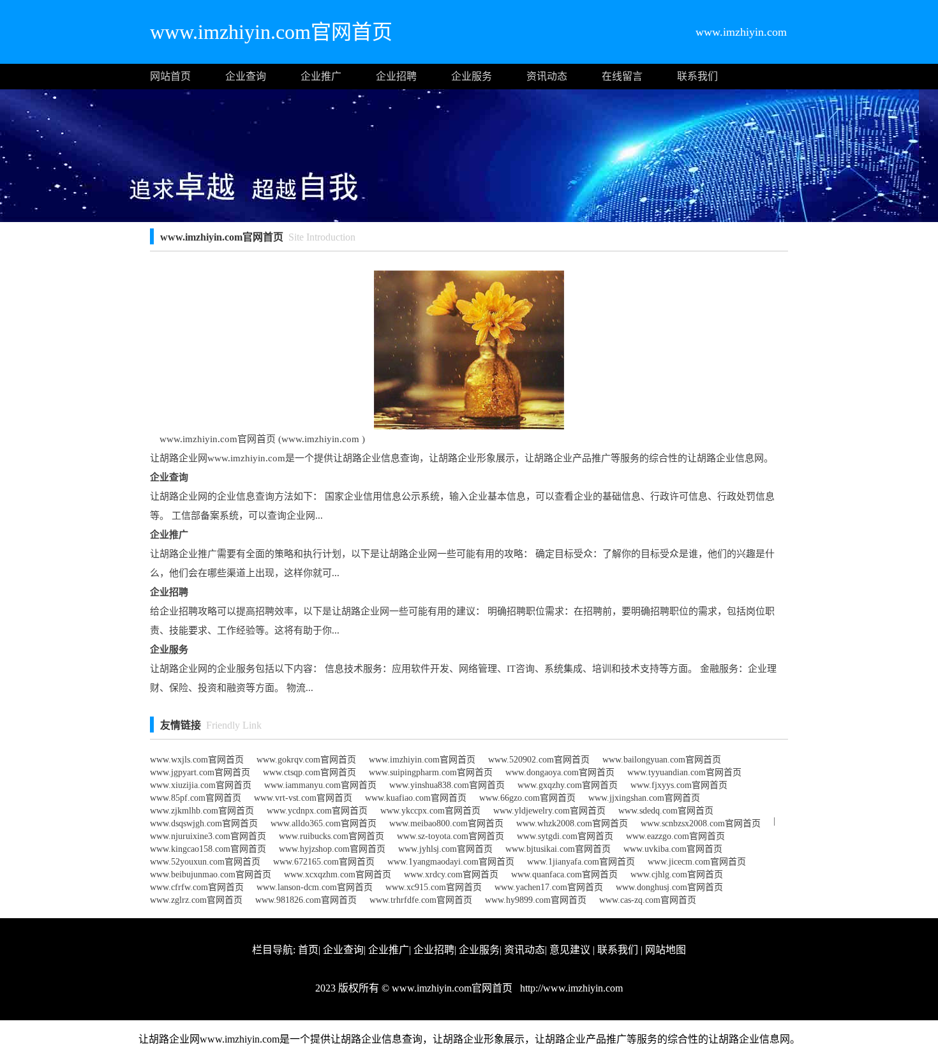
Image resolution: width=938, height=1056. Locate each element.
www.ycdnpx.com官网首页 (317, 810)
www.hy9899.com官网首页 (535, 900)
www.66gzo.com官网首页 (527, 798)
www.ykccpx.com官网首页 (430, 810)
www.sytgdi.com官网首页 (565, 836)
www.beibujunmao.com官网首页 (210, 874)
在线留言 (622, 76)
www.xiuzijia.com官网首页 (200, 785)
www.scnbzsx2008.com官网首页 (701, 823)
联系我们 (697, 76)
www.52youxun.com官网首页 (205, 861)
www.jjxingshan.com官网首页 (644, 798)
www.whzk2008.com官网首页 (572, 823)
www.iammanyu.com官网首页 (320, 785)
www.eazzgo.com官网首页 (675, 836)
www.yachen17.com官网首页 (549, 887)
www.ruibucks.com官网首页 (331, 836)
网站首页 (170, 76)
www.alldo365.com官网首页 (323, 823)
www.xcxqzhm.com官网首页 (337, 874)
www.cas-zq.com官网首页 (647, 900)
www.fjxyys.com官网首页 (678, 785)
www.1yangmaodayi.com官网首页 (450, 861)
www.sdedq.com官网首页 (665, 810)
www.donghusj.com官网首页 (669, 887)
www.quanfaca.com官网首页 (564, 874)
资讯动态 (546, 76)
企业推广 (321, 76)
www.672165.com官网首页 (324, 861)
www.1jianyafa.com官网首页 (581, 861)
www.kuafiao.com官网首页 (415, 798)
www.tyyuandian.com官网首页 (684, 772)
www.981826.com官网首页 (306, 900)
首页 (308, 949)
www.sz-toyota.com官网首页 (450, 836)
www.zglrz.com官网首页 (196, 900)
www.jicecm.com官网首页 (697, 861)
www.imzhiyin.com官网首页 (422, 759)
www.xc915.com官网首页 (433, 887)
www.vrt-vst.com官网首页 (303, 798)
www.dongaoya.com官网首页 (559, 772)
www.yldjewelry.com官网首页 (549, 810)
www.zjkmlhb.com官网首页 (202, 810)
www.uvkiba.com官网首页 (672, 849)
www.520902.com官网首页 (539, 759)
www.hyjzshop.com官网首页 (332, 849)
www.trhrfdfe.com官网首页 (420, 900)
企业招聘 (396, 76)
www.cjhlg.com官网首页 (676, 874)
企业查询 (245, 76)
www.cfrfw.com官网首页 (197, 887)
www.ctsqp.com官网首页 (309, 772)
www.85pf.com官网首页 (195, 798)
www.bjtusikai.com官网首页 (558, 849)
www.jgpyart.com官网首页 (200, 772)
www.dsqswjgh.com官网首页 (204, 823)
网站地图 (665, 949)
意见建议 (569, 949)
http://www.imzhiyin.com (570, 988)
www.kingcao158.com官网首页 (208, 849)
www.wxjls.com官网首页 (197, 759)
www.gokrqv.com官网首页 (306, 759)
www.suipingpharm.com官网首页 (431, 772)
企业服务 (471, 76)
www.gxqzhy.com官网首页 (567, 785)
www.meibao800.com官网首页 (446, 823)
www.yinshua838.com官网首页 (447, 785)
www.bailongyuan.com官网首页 (661, 759)
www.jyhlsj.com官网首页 (445, 849)
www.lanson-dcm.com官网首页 (315, 887)
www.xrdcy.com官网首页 (451, 874)
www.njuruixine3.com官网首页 (208, 836)
